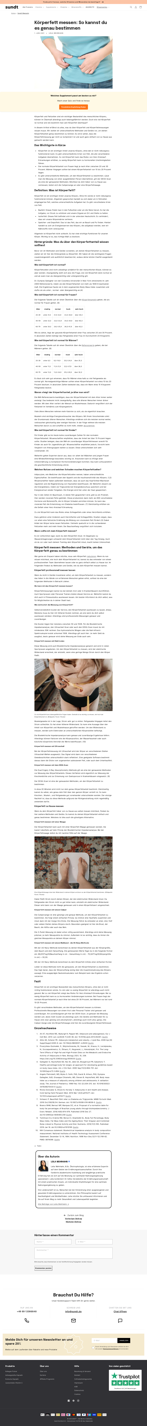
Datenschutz (79, 1390)
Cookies (77, 1394)
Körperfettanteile (89, 300)
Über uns (43, 1371)
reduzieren (91, 556)
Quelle (105, 1037)
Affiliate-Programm (47, 1379)
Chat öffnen (120, 1311)
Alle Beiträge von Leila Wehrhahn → (53, 1204)
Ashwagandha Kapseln (14, 1375)
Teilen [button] (39, 1146)
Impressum (78, 1383)
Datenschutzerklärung (110, 1349)
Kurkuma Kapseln (12, 1379)
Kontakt (77, 1375)
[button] (39, 7)
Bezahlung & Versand (82, 1371)
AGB (76, 1387)
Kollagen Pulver (11, 1371)
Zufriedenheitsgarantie (83, 1379)
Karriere (43, 1375)
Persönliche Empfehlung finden (73, 107)
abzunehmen (89, 426)
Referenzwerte (88, 345)
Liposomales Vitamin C (14, 1383)
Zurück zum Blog (75, 1215)
